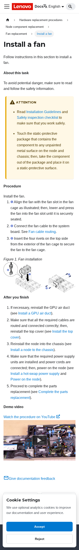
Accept (39, 526)
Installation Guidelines (43, 112)
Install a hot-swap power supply (35, 373)
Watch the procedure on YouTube (29, 417)
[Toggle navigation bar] (7, 6)
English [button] (54, 6)
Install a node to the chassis (32, 350)
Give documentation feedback (32, 478)
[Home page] (8, 20)
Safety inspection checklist (37, 117)
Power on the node (25, 379)
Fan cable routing (42, 232)
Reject (39, 539)
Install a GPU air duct (34, 313)
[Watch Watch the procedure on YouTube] (39, 440)
